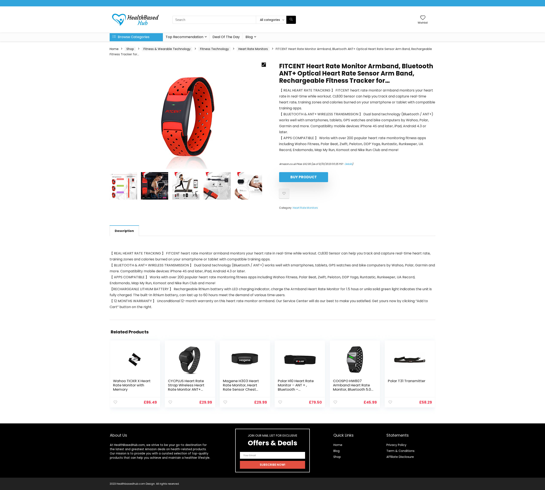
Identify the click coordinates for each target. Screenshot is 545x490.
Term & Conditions (400, 451)
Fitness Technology (214, 49)
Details (348, 164)
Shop (130, 49)
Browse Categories (133, 36)
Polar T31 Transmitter (406, 380)
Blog (249, 36)
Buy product (303, 177)
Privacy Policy (396, 445)
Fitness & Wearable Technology (167, 49)
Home (114, 49)
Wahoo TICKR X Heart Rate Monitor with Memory (132, 385)
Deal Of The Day (226, 36)
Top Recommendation (184, 36)
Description (124, 231)
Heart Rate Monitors (253, 49)
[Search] (291, 20)
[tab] (124, 230)
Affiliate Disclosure (400, 457)
